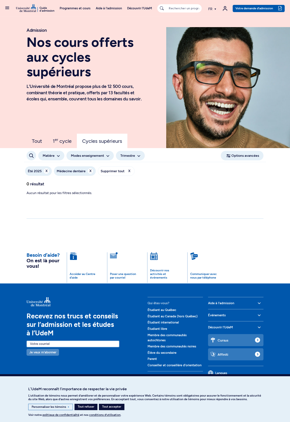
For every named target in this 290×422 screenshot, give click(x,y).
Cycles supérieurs (102, 141)
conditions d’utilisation (105, 415)
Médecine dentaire (74, 171)
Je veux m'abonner (42, 352)
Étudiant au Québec (162, 310)
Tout (37, 141)
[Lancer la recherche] (161, 8)
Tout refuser (86, 406)
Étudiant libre (157, 329)
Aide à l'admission (109, 8)
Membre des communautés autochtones (167, 337)
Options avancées (245, 156)
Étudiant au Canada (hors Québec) (173, 316)
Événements (217, 315)
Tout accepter (111, 406)
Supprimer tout (115, 171)
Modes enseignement (87, 156)
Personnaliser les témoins (50, 407)
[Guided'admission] (84, 302)
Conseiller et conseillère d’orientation (174, 365)
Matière (49, 156)
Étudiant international (163, 322)
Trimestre (127, 156)
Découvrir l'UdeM (139, 8)
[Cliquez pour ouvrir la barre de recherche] (31, 155)
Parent (152, 359)
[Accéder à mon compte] (225, 8)
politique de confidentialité (60, 415)
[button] (7, 8)
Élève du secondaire (162, 353)
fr (210, 9)
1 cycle (62, 140)
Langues (221, 373)
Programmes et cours (75, 8)
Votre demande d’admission (254, 8)
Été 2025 (38, 171)
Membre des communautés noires (172, 346)
